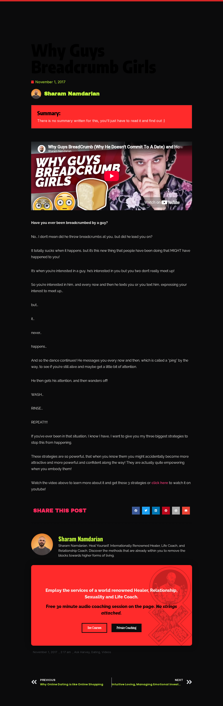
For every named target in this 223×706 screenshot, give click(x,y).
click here (159, 483)
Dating (95, 652)
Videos (106, 652)
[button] (136, 511)
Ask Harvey (82, 652)
